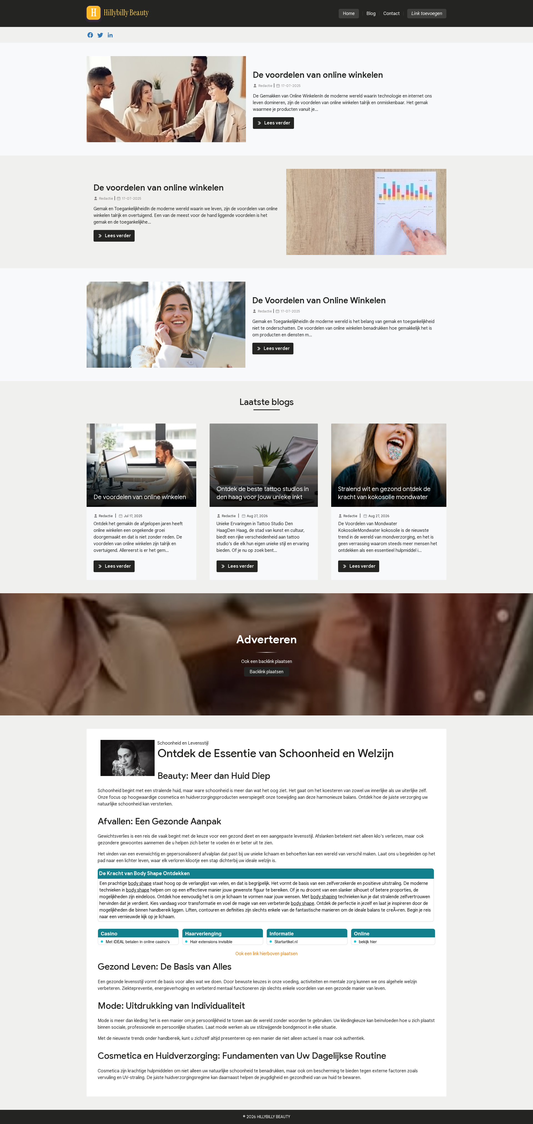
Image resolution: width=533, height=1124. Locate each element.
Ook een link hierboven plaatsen (266, 954)
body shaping (324, 897)
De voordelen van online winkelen (318, 75)
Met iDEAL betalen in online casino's (138, 941)
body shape (140, 883)
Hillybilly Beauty (273, 1116)
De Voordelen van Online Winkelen (319, 300)
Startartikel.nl (286, 941)
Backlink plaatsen (266, 672)
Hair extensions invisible (211, 941)
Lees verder (277, 123)
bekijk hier (368, 941)
